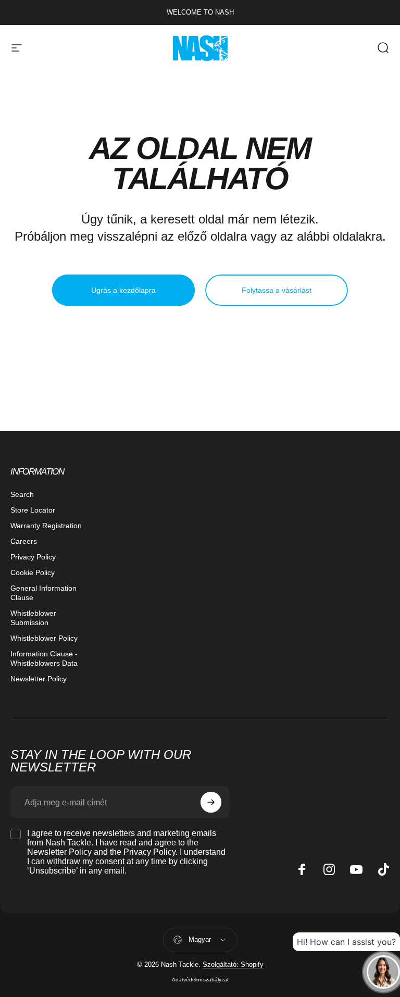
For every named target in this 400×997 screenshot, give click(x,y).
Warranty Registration (46, 525)
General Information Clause (43, 593)
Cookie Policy (32, 572)
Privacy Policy (33, 557)
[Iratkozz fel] (211, 802)
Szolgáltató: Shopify (233, 964)
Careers (23, 541)
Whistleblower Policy (44, 638)
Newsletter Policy (38, 679)
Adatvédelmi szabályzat (200, 979)
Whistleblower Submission (33, 618)
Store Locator (32, 510)
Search (22, 494)
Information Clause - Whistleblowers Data (44, 658)
